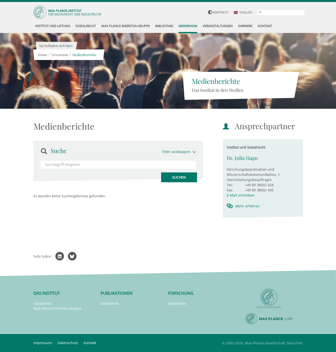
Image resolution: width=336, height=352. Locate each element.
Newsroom (59, 54)
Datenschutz (68, 342)
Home (42, 54)
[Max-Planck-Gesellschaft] (269, 298)
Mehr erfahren (247, 206)
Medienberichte (84, 54)
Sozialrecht (42, 303)
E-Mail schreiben (241, 195)
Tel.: (230, 185)
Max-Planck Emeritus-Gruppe (57, 308)
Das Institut (46, 293)
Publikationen (117, 293)
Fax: (230, 190)
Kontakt (90, 342)
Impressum (42, 342)
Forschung (180, 293)
